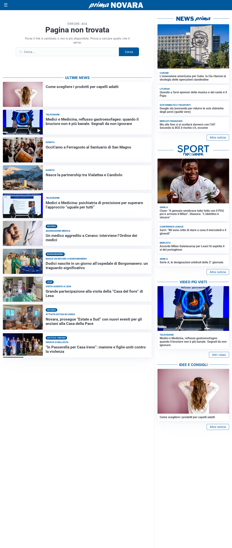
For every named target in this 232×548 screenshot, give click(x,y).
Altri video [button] (219, 355)
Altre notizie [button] (218, 137)
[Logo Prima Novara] (116, 5)
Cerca (129, 52)
